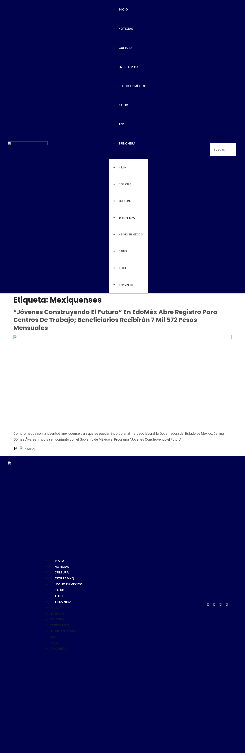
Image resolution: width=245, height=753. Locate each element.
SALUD (123, 105)
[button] (128, 156)
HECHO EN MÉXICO (132, 86)
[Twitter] (214, 605)
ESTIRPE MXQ (128, 67)
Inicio (123, 9)
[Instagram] (227, 605)
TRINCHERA (126, 143)
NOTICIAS (125, 28)
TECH (122, 124)
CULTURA (125, 48)
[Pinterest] (220, 605)
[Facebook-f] (208, 605)
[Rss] (233, 605)
